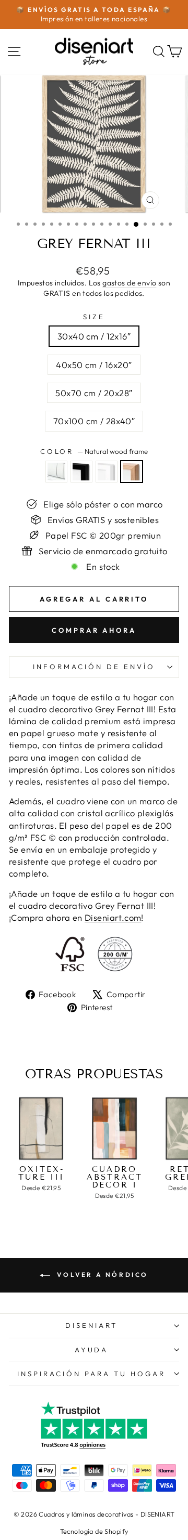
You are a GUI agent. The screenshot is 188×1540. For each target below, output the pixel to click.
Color (94, 451)
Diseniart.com (113, 917)
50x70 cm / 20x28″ (93, 392)
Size (94, 316)
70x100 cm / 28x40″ (94, 420)
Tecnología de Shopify (94, 1531)
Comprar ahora (94, 630)
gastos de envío (129, 283)
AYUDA (92, 1350)
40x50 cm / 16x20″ (94, 364)
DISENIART (91, 1325)
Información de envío (94, 666)
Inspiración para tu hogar (91, 1373)
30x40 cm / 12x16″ (94, 336)
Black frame (81, 471)
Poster (56, 471)
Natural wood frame (131, 471)
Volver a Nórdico (101, 1274)
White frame (106, 471)
